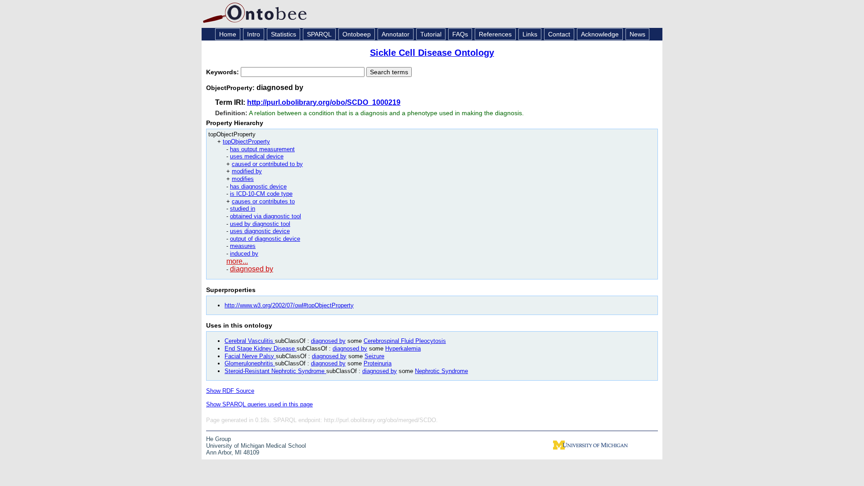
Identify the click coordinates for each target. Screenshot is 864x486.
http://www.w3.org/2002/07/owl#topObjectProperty (289, 305)
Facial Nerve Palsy (250, 356)
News (637, 34)
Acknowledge (600, 34)
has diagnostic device (258, 186)
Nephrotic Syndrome (441, 371)
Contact (559, 34)
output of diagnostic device (265, 238)
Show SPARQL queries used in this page (259, 404)
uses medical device (257, 156)
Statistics (283, 34)
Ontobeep (356, 34)
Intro (253, 34)
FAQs (460, 34)
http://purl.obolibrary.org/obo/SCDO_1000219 (323, 102)
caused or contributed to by (267, 164)
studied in (242, 208)
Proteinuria (378, 363)
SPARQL (319, 34)
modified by (247, 171)
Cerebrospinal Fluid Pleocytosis (405, 341)
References (495, 34)
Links (529, 34)
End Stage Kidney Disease (261, 348)
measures (243, 246)
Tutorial (430, 34)
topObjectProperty (246, 141)
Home (227, 34)
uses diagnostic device (260, 231)
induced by (244, 253)
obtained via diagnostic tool (265, 216)
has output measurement (262, 149)
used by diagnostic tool (260, 223)
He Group (218, 439)
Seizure (374, 356)
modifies (243, 179)
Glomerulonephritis (250, 363)
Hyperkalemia (403, 348)
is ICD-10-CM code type (261, 193)
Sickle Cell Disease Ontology (432, 53)
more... (237, 261)
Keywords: (223, 72)
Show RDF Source (230, 390)
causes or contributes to (263, 201)
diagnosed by (251, 269)
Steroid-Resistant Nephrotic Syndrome (275, 371)
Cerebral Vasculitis (250, 341)
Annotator (396, 34)
